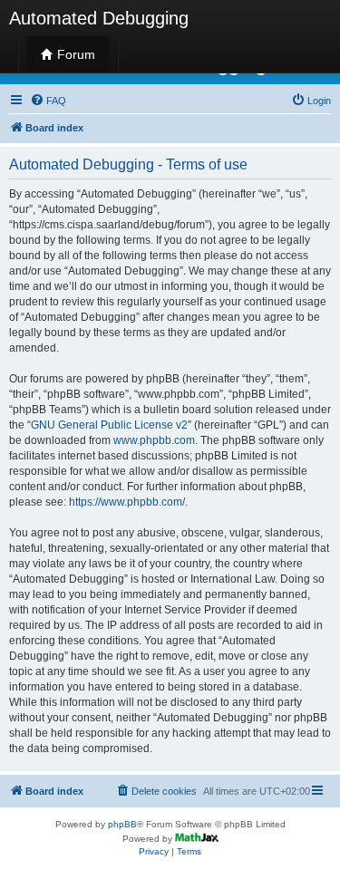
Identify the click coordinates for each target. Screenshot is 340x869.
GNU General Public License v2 (109, 425)
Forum (74, 54)
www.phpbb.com (154, 440)
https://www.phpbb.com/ (127, 502)
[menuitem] (48, 100)
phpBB (122, 824)
